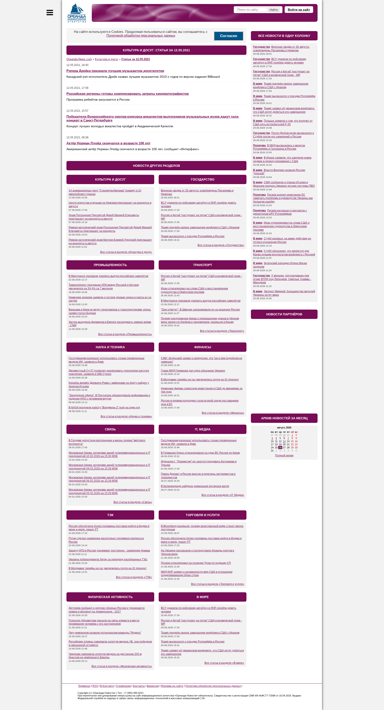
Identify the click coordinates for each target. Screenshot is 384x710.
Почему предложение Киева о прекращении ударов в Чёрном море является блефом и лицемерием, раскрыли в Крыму (200, 320)
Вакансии (153, 686)
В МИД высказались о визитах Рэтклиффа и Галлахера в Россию (279, 147)
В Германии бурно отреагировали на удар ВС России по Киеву (200, 452)
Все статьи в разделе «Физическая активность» (122, 666)
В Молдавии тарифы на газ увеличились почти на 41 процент (200, 379)
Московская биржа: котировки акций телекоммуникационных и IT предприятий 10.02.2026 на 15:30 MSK (109, 454)
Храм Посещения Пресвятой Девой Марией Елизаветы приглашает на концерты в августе (104, 217)
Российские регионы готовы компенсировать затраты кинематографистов (127, 93)
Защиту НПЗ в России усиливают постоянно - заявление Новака (109, 550)
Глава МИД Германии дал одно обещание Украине (193, 370)
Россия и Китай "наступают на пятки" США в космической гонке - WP (281, 73)
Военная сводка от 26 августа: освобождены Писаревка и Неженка (281, 48)
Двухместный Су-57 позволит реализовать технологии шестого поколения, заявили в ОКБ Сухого (109, 372)
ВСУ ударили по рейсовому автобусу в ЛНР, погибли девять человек (279, 61)
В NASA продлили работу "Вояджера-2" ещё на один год (104, 407)
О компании (123, 686)
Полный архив (284, 455)
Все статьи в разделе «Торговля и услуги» (217, 584)
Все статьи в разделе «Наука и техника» (126, 416)
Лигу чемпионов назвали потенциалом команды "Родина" (105, 632)
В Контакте (107, 686)
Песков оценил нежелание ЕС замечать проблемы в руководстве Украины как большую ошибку (283, 198)
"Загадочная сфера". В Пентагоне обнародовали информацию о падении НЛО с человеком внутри (109, 397)
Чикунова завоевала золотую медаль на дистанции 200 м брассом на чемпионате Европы (105, 655)
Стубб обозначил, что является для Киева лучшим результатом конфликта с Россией (284, 252)
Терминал (84, 686)
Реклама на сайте (172, 686)
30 (284, 435)
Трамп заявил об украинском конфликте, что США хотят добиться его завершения (284, 110)
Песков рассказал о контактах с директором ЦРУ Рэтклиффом (280, 212)
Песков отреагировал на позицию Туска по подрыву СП (196, 563)
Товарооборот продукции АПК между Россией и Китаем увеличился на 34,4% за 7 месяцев (104, 286)
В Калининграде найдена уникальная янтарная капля (195, 486)
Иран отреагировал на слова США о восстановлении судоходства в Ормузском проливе (194, 290)
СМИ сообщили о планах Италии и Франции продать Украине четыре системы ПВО (284, 184)
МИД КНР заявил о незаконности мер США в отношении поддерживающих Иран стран (196, 573)
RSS (95, 686)
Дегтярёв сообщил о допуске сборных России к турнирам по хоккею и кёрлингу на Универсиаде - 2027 (107, 610)
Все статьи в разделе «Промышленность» (125, 334)
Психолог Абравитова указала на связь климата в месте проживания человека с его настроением (104, 622)
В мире (257, 83)
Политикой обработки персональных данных (140, 35)
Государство (261, 46)
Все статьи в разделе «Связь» (133, 502)
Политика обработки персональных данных (213, 686)
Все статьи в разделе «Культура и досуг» (126, 252)
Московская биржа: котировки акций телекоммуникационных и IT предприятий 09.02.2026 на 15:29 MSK (109, 466)
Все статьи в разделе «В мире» (224, 662)
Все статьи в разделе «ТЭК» (134, 577)
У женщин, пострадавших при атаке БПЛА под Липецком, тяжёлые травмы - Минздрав (282, 279)
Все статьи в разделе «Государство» (221, 245)
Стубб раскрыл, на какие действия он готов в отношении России (282, 240)
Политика (259, 145)
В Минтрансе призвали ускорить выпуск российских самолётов (108, 276)
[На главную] (76, 13)
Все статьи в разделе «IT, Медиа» (223, 495)
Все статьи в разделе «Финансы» (223, 412)
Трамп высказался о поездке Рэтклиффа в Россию (192, 236)
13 (284, 441)
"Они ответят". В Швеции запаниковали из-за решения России (200, 309)
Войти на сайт (299, 9)
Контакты (139, 686)
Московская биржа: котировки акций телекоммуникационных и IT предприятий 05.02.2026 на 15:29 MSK (109, 491)
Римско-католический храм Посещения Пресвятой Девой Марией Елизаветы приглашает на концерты (110, 229)
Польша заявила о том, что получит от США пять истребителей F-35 (283, 122)
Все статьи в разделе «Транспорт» (222, 330)
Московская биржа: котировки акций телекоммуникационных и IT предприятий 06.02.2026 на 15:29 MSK (109, 479)
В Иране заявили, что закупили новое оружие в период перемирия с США (282, 159)
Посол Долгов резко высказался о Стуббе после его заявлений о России (283, 134)
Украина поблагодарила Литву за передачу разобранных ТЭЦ (108, 559)
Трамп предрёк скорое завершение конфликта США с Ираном (200, 227)
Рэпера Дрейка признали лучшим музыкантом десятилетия (115, 71)
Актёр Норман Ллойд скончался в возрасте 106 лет (108, 143)
